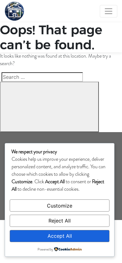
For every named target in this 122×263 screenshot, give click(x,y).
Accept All (60, 236)
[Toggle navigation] (108, 11)
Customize (59, 206)
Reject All (59, 221)
